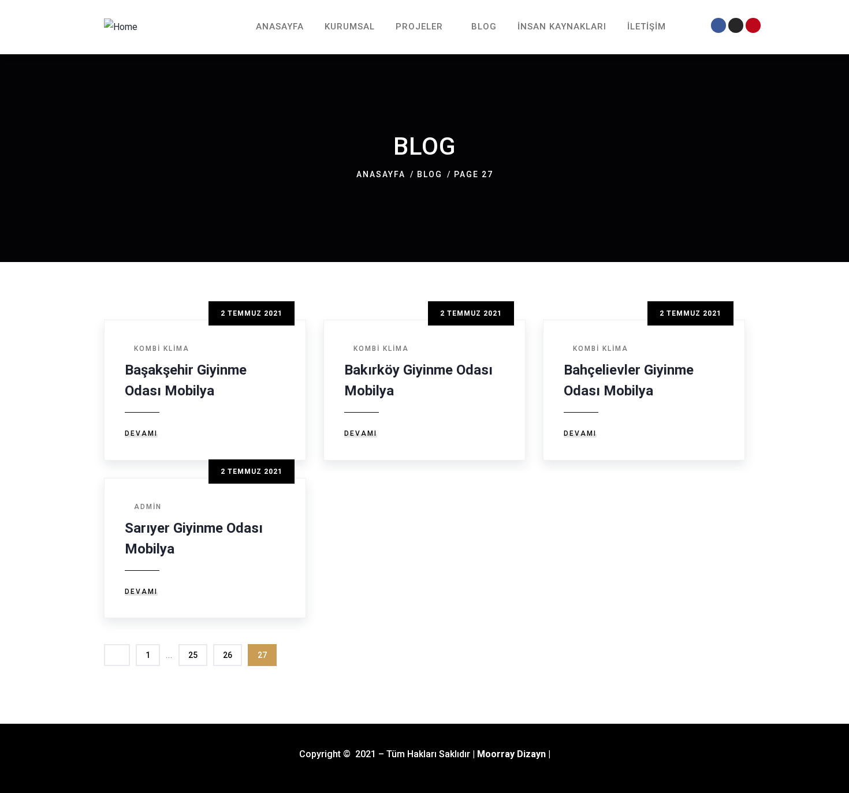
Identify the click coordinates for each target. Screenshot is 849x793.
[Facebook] (718, 25)
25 (193, 655)
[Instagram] (735, 25)
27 (262, 655)
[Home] (120, 27)
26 (227, 655)
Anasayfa (380, 174)
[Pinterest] (753, 25)
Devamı (141, 433)
